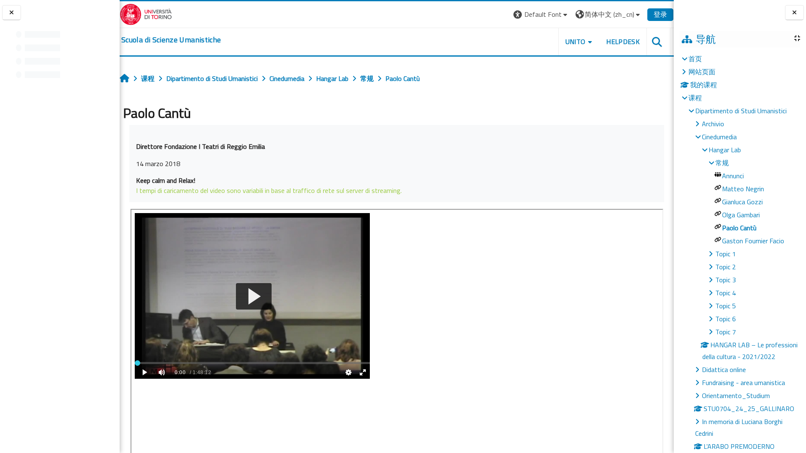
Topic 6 (725, 319)
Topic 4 (725, 293)
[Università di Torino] (146, 13)
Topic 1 (725, 254)
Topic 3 (725, 280)
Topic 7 (725, 332)
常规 (722, 163)
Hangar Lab (725, 150)
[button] (541, 14)
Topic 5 (725, 306)
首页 (695, 59)
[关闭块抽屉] (794, 13)
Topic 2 (725, 267)
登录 (660, 14)
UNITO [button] (575, 41)
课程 (695, 98)
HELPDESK (623, 41)
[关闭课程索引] (11, 13)
